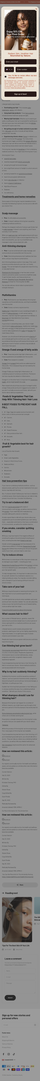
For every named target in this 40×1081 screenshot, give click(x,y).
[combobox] (9, 69)
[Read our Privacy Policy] (35, 81)
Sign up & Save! (20, 94)
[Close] (36, 9)
